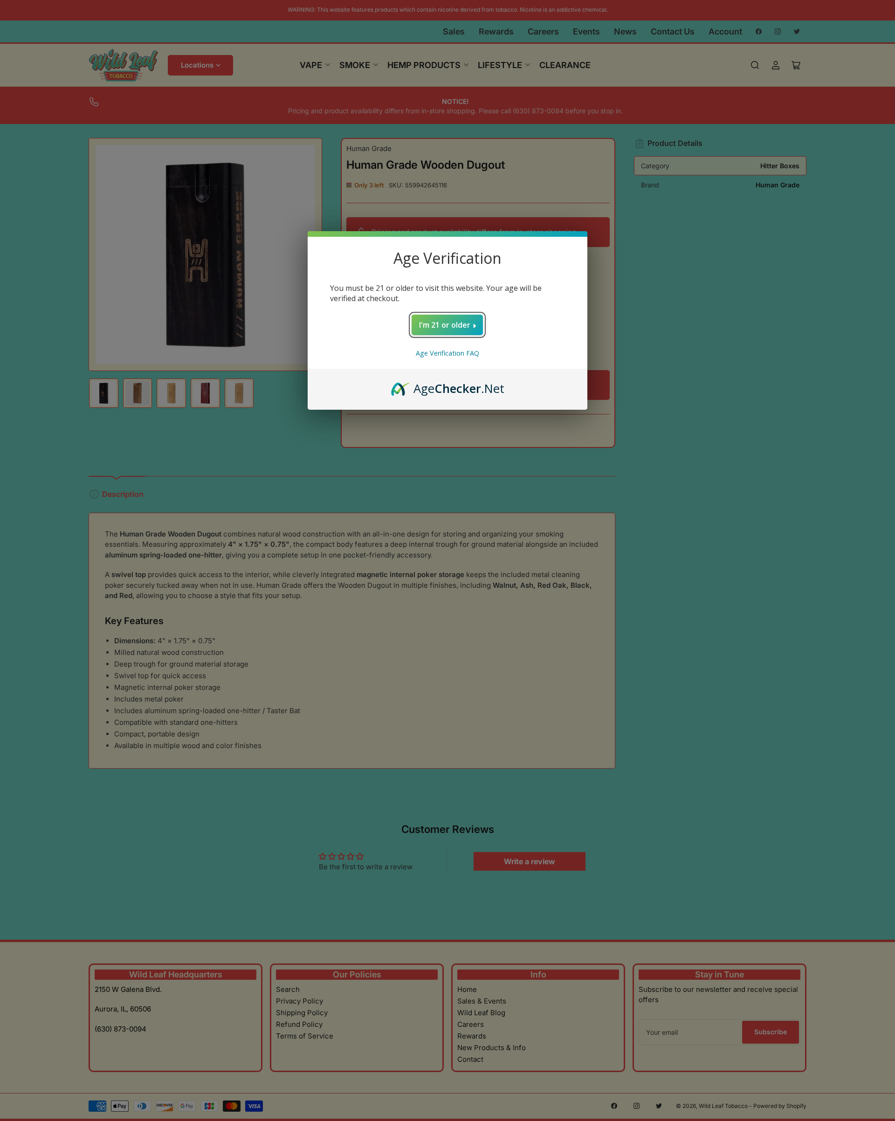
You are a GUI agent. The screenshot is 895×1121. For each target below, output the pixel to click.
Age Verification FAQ (447, 353)
